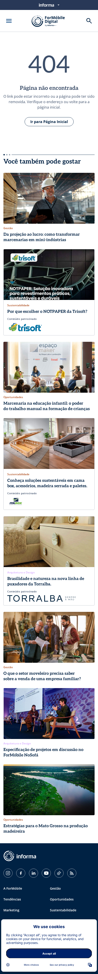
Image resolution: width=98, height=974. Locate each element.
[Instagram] (8, 873)
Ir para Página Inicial (49, 121)
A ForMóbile (12, 888)
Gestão (55, 888)
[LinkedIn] (33, 873)
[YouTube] (46, 873)
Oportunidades (62, 899)
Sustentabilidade (63, 910)
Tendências (12, 899)
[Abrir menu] (8, 20)
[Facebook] (20, 873)
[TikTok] (59, 873)
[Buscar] (89, 20)
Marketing (11, 910)
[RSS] (71, 873)
